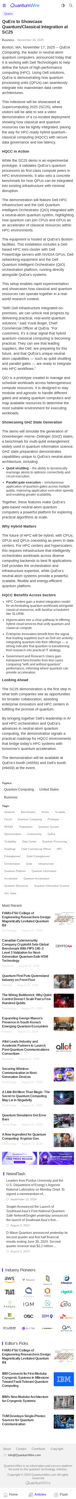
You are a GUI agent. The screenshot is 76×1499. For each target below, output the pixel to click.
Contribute (38, 1448)
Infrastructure (46, 863)
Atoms (45, 812)
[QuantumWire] (25, 5)
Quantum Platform (15, 871)
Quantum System (48, 826)
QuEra (51, 834)
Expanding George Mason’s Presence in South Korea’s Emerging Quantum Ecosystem (25, 1022)
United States (49, 789)
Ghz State (10, 893)
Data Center (29, 841)
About (7, 1448)
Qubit (29, 863)
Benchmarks (28, 812)
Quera (8, 13)
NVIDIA (8, 826)
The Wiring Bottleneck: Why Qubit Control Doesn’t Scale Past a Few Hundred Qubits (26, 999)
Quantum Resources (16, 885)
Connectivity (34, 834)
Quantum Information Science (51, 885)
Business (8, 40)
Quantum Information (44, 871)
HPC (59, 849)
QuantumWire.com (38, 1483)
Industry (7, 985)
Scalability (10, 841)
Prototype (53, 819)
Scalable (60, 812)
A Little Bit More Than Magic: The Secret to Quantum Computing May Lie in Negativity (26, 1096)
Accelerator (11, 878)
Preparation (25, 826)
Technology (9, 930)
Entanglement (12, 856)
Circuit (8, 819)
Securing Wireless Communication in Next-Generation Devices (19, 1073)
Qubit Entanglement (38, 856)
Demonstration (12, 834)
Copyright (56, 1448)
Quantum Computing (19, 789)
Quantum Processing (54, 841)
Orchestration (12, 863)
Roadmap (9, 849)
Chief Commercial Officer (36, 849)
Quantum (9, 812)
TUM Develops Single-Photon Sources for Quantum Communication (23, 1420)
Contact (21, 1448)
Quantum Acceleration (36, 878)
